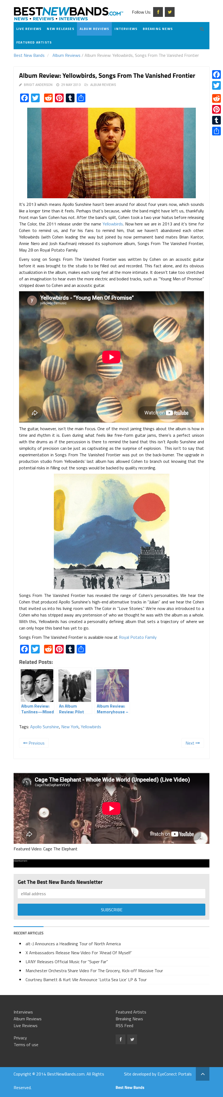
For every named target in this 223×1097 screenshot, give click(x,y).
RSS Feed (124, 1025)
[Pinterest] (216, 109)
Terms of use (26, 1044)
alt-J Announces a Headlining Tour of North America (73, 943)
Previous (36, 743)
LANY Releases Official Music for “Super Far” (67, 961)
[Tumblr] (216, 120)
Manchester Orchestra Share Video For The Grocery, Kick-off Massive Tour (94, 970)
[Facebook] (216, 74)
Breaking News (158, 28)
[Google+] (216, 92)
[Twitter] (216, 85)
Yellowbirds (113, 224)
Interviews (125, 28)
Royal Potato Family (138, 637)
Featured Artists (34, 42)
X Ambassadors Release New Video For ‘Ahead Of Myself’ (79, 952)
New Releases (60, 28)
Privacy (20, 1037)
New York (70, 726)
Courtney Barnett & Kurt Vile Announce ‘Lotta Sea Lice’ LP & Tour (86, 979)
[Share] (216, 131)
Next (190, 743)
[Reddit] (216, 98)
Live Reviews (28, 28)
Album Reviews (94, 28)
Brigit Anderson (38, 85)
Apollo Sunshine (44, 726)
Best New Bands (29, 55)
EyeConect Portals (174, 1074)
